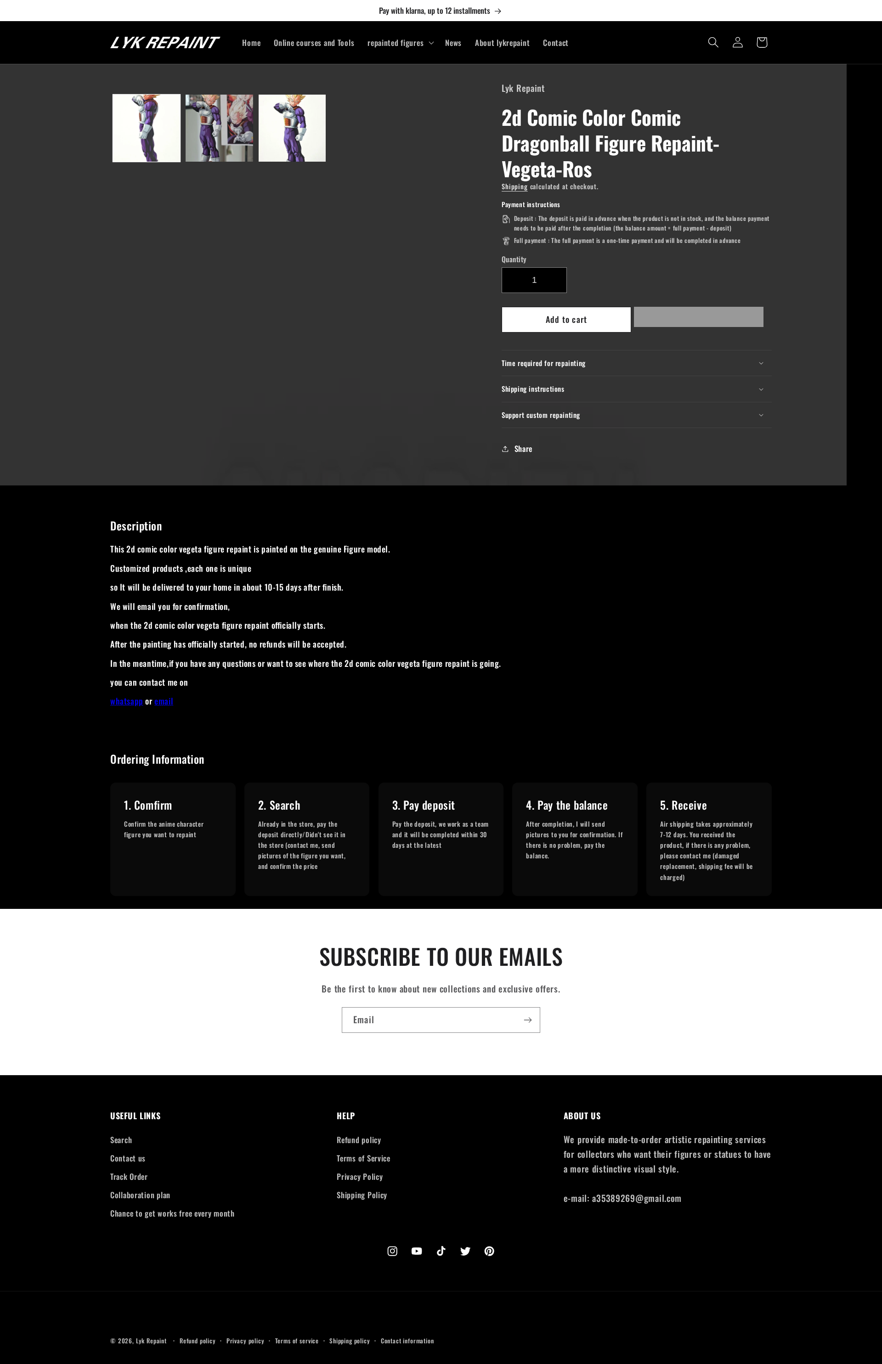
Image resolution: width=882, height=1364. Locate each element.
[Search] (713, 42)
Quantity (514, 259)
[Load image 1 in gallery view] (146, 128)
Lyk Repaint (151, 1340)
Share (523, 448)
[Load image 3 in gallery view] (292, 128)
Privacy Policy (360, 1176)
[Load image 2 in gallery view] (219, 128)
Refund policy (359, 1139)
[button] (698, 319)
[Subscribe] (527, 1020)
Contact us (128, 1158)
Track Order (129, 1176)
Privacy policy (245, 1340)
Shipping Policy (362, 1195)
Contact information (407, 1340)
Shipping (515, 186)
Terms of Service (363, 1158)
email (163, 701)
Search (121, 1139)
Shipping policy (349, 1340)
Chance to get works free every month (172, 1213)
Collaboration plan (140, 1195)
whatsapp (126, 701)
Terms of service (297, 1340)
